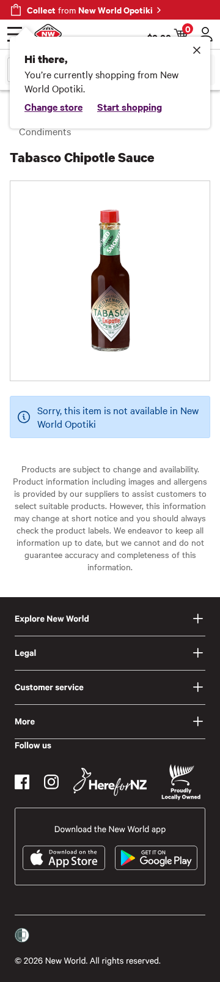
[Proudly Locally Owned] (180, 782)
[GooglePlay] (156, 858)
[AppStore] (64, 858)
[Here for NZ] (110, 782)
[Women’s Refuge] (22, 935)
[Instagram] (51, 782)
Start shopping (129, 106)
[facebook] (22, 782)
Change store (53, 106)
